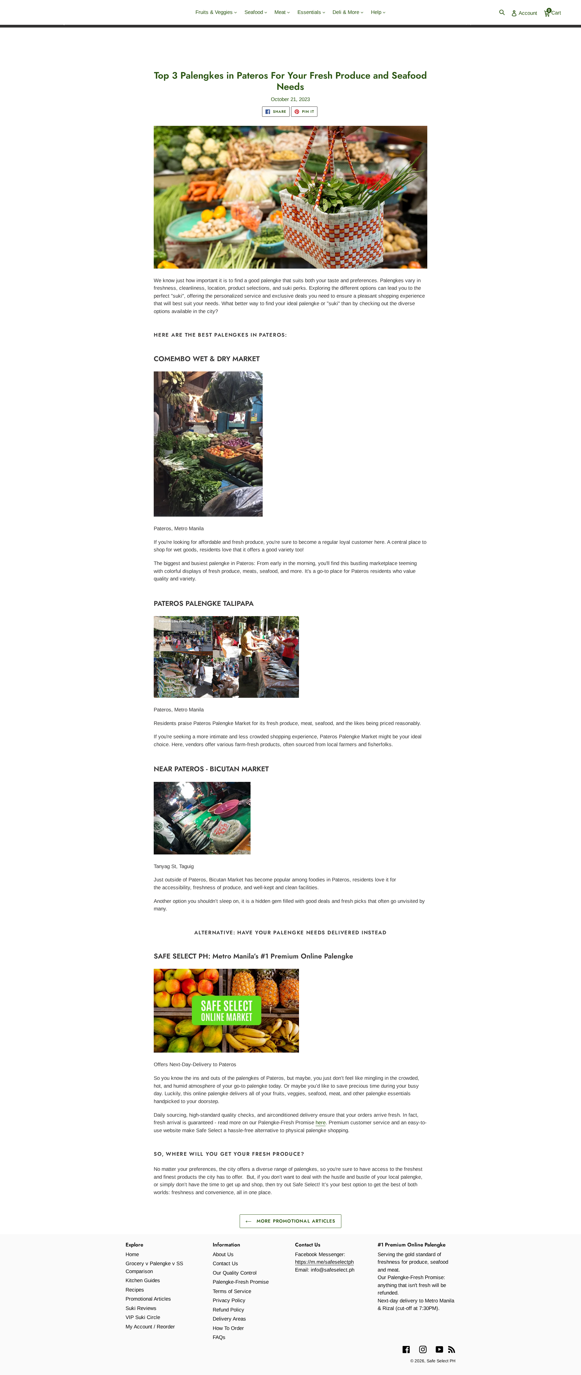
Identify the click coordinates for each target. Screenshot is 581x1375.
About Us (223, 1254)
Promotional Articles (148, 1299)
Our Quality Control (235, 1273)
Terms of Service (232, 1291)
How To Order (228, 1328)
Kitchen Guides (143, 1280)
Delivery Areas (229, 1319)
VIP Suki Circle (143, 1317)
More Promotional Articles (294, 1221)
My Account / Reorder (150, 1327)
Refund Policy (228, 1310)
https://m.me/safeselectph (324, 1262)
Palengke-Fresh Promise (241, 1282)
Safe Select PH (441, 1360)
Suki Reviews (141, 1308)
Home (132, 1254)
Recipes (135, 1290)
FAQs (219, 1337)
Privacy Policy (229, 1300)
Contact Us (225, 1263)
